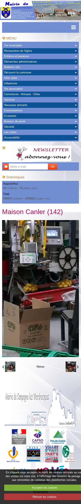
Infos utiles (10, 77)
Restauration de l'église (18, 50)
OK (52, 166)
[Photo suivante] (72, 367)
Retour (40, 366)
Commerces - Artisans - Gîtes (22, 94)
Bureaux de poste (14, 121)
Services (9, 99)
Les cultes (10, 132)
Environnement (13, 110)
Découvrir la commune (17, 72)
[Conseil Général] (57, 436)
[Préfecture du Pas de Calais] (18, 436)
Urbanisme (10, 83)
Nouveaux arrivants (15, 105)
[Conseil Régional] (13, 453)
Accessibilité (12, 137)
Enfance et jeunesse (16, 56)
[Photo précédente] (8, 367)
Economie (10, 115)
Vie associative (13, 88)
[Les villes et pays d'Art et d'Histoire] (51, 453)
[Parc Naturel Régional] (68, 453)
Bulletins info (12, 67)
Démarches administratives (20, 61)
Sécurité (9, 126)
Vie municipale (13, 45)
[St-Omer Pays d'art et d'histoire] (33, 453)
